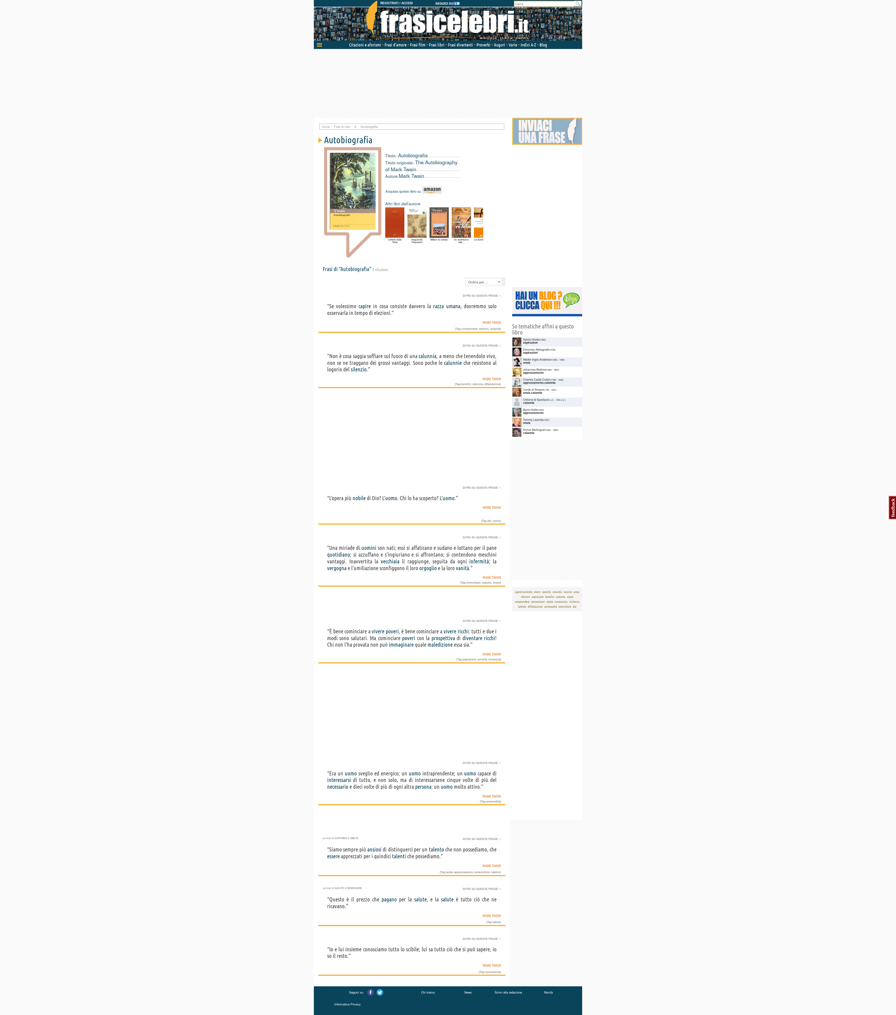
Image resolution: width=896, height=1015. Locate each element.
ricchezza (494, 659)
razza (438, 306)
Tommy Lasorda (533, 420)
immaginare (401, 645)
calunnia (427, 356)
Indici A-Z (528, 44)
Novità (548, 992)
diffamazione (492, 384)
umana (453, 306)
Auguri (499, 44)
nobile (359, 498)
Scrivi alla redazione (508, 992)
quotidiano (338, 554)
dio (489, 521)
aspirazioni (469, 659)
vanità (462, 568)
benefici (466, 384)
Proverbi (483, 44)
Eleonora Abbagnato (536, 349)
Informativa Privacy (347, 1004)
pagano (389, 899)
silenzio (359, 369)
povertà (482, 659)
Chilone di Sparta (534, 399)
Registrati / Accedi (396, 3)
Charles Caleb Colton (537, 379)
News (468, 992)
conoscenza (492, 972)
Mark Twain (411, 175)
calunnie (453, 363)
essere (333, 856)
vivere (496, 582)
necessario (337, 787)
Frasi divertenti (460, 44)
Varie (513, 44)
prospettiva (443, 638)
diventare (472, 638)
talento (436, 849)
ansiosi (374, 849)
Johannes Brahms (534, 369)
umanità (495, 329)
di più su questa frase (482, 295)
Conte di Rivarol (533, 389)
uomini (368, 548)
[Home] (448, 21)
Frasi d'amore (395, 44)
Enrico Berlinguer (534, 430)
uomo (391, 498)
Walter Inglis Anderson (537, 359)
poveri (392, 631)
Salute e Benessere (348, 888)
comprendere (469, 329)
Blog (543, 44)
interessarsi (339, 780)
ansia (449, 872)
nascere (486, 582)
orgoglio (428, 568)
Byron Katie (530, 410)
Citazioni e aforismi (365, 44)
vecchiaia (390, 561)
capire (364, 306)
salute (420, 899)
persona (423, 787)
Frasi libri (436, 44)
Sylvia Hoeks (531, 339)
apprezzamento (463, 872)
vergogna (336, 568)
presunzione (482, 872)
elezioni (484, 329)
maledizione (440, 645)
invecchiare (473, 582)
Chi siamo (428, 992)
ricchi (463, 631)
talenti (399, 856)
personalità (493, 801)
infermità (479, 561)
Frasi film (417, 44)
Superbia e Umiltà (346, 838)
